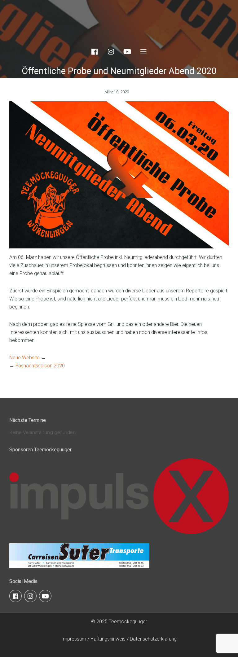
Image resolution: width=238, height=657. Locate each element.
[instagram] (30, 596)
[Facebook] (94, 52)
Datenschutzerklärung (153, 639)
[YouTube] (127, 52)
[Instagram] (111, 52)
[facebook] (15, 596)
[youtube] (45, 596)
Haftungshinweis (108, 639)
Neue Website (24, 358)
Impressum (73, 639)
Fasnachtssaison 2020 (40, 366)
